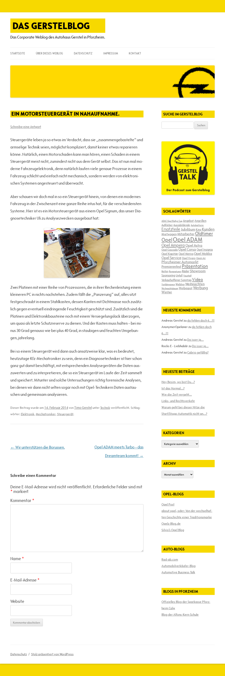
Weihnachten (195, 284)
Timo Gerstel (83, 408)
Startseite (17, 53)
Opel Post (167, 504)
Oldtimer (204, 234)
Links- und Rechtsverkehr (178, 401)
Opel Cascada (169, 249)
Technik (105, 408)
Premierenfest (171, 267)
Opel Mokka (203, 253)
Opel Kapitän (169, 254)
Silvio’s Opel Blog (172, 530)
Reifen (164, 271)
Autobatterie (197, 225)
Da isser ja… (195, 340)
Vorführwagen (168, 284)
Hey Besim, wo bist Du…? (178, 382)
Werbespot (185, 288)
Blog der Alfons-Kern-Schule (180, 615)
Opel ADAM (187, 239)
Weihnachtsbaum (169, 288)
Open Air (201, 258)
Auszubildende (181, 225)
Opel (166, 240)
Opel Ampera (173, 245)
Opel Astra (193, 245)
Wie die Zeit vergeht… (176, 394)
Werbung (200, 287)
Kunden (208, 229)
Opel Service (171, 257)
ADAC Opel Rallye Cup (171, 220)
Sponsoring (168, 275)
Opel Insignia (205, 250)
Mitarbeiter (185, 234)
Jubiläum (188, 229)
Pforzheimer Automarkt (179, 261)
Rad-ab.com (169, 559)
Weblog (180, 284)
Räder (185, 271)
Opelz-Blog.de (171, 524)
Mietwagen (169, 234)
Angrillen (200, 221)
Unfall (179, 275)
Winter (166, 292)
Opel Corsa (187, 249)
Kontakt (135, 53)
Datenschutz (83, 53)
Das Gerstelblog (51, 26)
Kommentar (22, 500)
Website (17, 601)
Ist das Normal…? (173, 388)
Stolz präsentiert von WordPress (52, 654)
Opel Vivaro (189, 258)
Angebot (188, 221)
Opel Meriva (186, 254)
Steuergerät (65, 414)
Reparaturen (175, 271)
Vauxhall (187, 275)
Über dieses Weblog (49, 53)
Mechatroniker (46, 414)
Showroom (198, 271)
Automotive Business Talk (178, 572)
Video (197, 279)
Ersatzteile (170, 229)
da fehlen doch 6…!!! (200, 320)
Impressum (110, 53)
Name (17, 558)
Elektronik (27, 414)
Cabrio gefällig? (198, 352)
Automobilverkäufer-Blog (178, 566)
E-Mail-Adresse (25, 580)
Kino (198, 230)
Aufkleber (167, 225)
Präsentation (195, 266)
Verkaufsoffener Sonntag (176, 280)
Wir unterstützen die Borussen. (37, 447)
